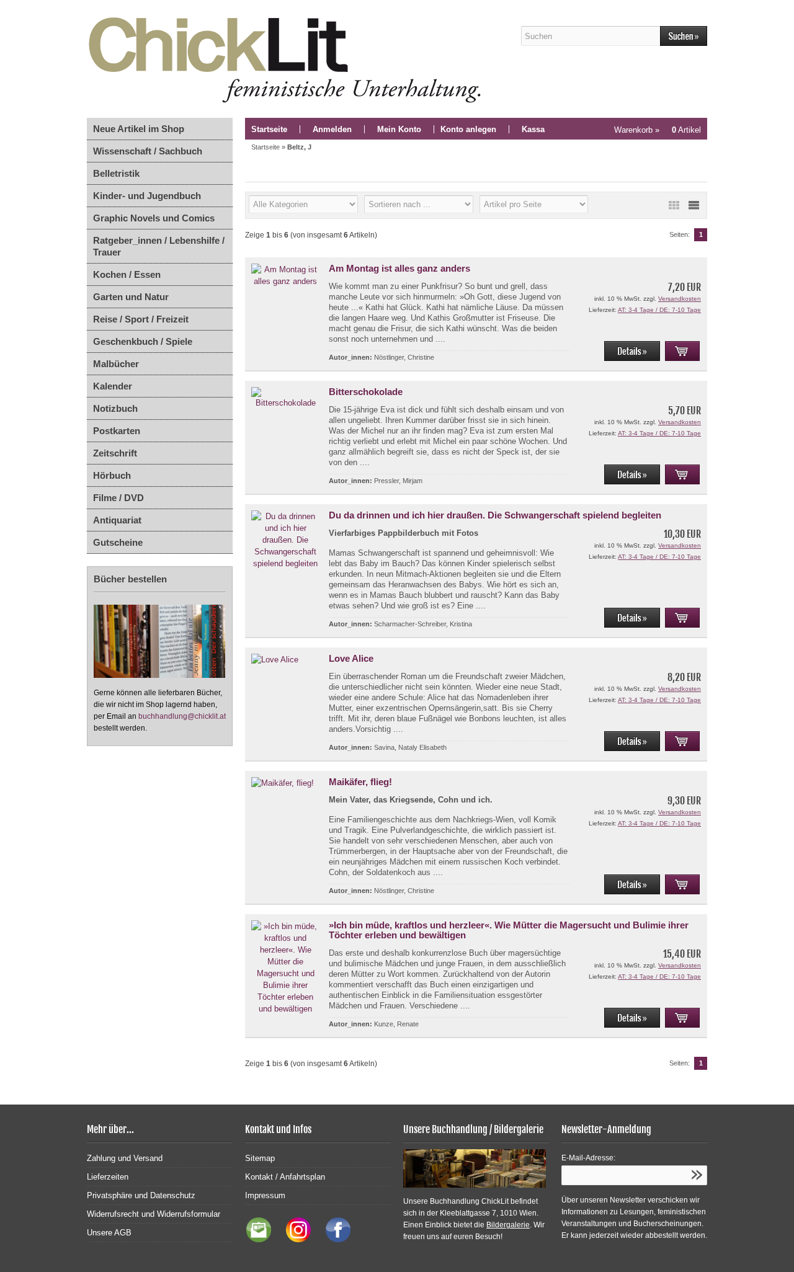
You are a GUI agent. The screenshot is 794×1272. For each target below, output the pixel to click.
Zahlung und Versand (125, 1158)
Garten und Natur (131, 296)
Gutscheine (118, 542)
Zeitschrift (115, 453)
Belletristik (116, 173)
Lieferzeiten (107, 1176)
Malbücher (116, 363)
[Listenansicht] (693, 205)
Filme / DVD (118, 497)
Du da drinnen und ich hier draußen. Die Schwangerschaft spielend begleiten (495, 515)
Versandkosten (679, 298)
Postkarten (116, 430)
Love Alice (351, 658)
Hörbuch (112, 475)
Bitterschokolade (366, 391)
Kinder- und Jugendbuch (147, 195)
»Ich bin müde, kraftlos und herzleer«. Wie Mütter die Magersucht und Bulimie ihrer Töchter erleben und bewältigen (509, 930)
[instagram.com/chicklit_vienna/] (295, 1239)
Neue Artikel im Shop (138, 128)
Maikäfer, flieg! (360, 781)
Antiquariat (117, 520)
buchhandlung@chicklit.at (182, 716)
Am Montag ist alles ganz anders (399, 268)
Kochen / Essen (127, 274)
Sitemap (260, 1158)
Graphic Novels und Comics (154, 218)
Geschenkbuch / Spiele (142, 341)
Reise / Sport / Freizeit (141, 319)
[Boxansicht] (674, 205)
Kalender (112, 386)
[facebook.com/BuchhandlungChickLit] (331, 1239)
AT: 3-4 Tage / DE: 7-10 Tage (659, 309)
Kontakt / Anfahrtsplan (285, 1176)
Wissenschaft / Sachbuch (147, 151)
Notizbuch (115, 408)
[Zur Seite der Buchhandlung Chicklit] (288, 58)
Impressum (265, 1195)
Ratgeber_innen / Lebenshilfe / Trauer (159, 246)
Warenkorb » (657, 130)
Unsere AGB (109, 1232)
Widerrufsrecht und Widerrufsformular (153, 1214)
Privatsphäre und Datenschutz (141, 1195)
